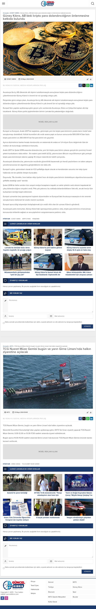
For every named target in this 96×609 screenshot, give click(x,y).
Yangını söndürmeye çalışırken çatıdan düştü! (79, 518)
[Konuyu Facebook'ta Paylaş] (80, 85)
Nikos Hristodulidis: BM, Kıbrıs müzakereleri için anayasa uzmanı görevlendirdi (78, 274)
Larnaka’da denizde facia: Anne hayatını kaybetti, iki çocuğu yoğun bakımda (17, 250)
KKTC (11, 346)
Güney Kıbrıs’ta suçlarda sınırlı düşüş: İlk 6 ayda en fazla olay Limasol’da (79, 250)
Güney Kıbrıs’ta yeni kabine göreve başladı (48, 249)
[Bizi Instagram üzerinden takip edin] (6, 598)
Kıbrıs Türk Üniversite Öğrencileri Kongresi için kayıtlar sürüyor (17, 518)
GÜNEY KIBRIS (14, 13)
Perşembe (35, 219)
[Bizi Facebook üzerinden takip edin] (2, 598)
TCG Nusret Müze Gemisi (30, 464)
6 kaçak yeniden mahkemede (48, 517)
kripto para (26, 219)
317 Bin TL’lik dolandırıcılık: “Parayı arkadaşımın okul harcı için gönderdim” (48, 495)
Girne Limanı (15, 464)
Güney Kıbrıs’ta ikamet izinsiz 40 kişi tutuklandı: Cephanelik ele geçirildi (48, 274)
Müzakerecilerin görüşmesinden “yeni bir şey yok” (17, 273)
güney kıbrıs (15, 219)
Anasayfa (6, 13)
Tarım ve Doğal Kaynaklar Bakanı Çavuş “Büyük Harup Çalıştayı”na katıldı (78, 495)
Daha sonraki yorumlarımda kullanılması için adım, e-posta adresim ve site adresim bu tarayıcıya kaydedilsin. (43, 322)
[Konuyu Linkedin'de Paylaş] (91, 85)
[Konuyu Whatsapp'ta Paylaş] (87, 85)
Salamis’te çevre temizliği (17, 493)
